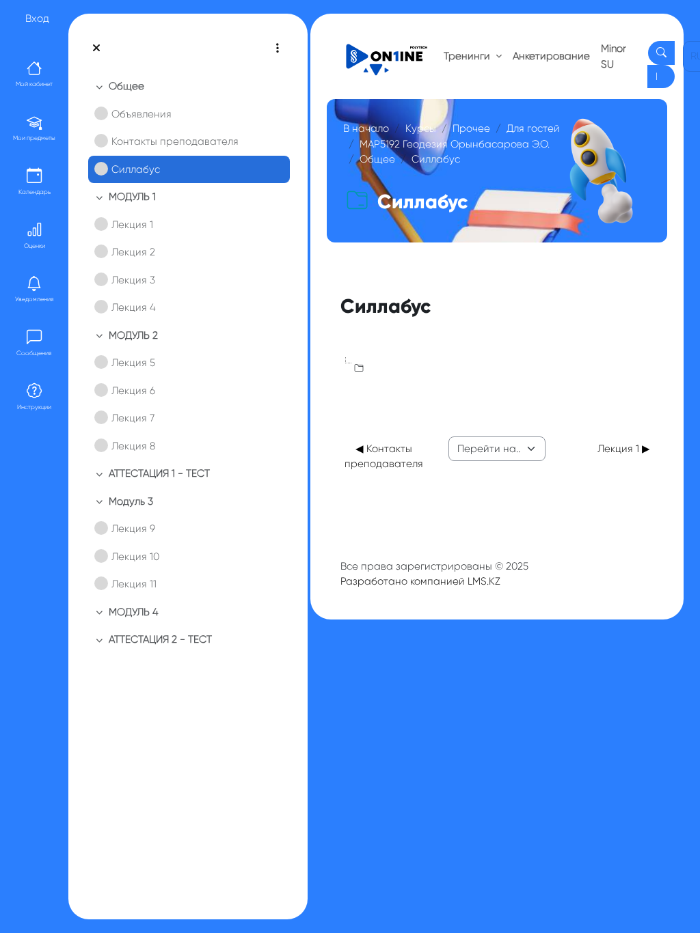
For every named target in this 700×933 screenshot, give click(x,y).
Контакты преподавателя (175, 141)
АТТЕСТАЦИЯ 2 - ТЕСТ (160, 639)
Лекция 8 (133, 446)
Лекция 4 (133, 307)
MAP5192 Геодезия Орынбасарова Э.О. (455, 144)
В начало (366, 128)
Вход (37, 18)
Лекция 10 (135, 557)
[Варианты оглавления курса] (277, 48)
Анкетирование (551, 56)
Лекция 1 (132, 225)
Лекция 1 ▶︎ (623, 449)
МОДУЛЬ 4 (134, 612)
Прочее (471, 128)
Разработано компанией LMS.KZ (420, 581)
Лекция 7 (132, 418)
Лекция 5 (133, 363)
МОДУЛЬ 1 (132, 197)
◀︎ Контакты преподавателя (384, 457)
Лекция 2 (133, 252)
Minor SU (613, 56)
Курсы (420, 128)
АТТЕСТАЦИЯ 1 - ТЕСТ (159, 473)
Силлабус (135, 169)
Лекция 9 (133, 529)
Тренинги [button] (468, 56)
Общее (126, 86)
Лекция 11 (134, 584)
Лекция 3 (133, 280)
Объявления (141, 114)
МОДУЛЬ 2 (133, 335)
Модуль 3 (131, 501)
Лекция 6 (133, 391)
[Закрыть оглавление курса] (96, 48)
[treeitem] (187, 127)
